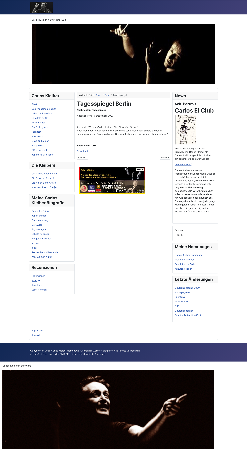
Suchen (179, 230)
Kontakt (36, 335)
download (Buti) (183, 164)
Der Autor (37, 224)
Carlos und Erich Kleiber (45, 173)
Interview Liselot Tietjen (44, 187)
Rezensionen (38, 275)
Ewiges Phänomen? (42, 238)
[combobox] (195, 235)
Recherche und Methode (45, 252)
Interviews (37, 136)
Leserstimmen (39, 289)
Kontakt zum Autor (42, 256)
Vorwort (36, 243)
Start (34, 104)
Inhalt (34, 247)
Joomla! (34, 354)
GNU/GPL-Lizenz (69, 354)
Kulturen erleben (183, 268)
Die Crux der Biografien (44, 178)
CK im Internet (39, 150)
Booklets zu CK (40, 118)
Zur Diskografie (40, 127)
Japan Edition (39, 215)
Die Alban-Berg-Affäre (44, 182)
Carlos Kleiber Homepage (189, 255)
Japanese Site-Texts (42, 154)
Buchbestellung (40, 220)
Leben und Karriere (42, 113)
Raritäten (36, 131)
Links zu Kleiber (40, 140)
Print (34, 280)
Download (82, 151)
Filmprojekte (38, 145)
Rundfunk (37, 285)
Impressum (37, 330)
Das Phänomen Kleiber (44, 108)
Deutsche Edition (41, 211)
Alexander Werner (184, 259)
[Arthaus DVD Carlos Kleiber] (112, 186)
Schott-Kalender (40, 234)
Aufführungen (39, 122)
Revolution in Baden (185, 264)
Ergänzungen (39, 229)
